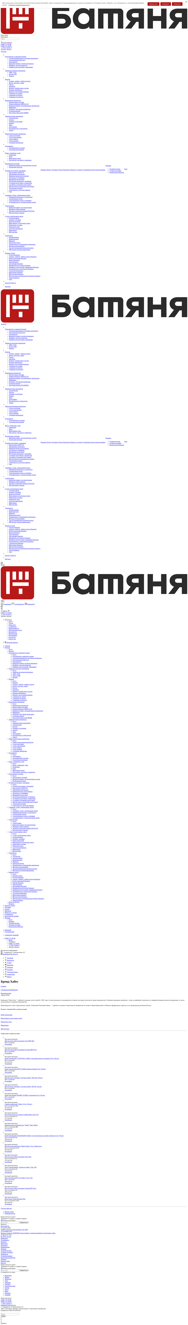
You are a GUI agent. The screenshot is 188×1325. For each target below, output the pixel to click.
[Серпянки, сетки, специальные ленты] (22, 193)
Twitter (9, 963)
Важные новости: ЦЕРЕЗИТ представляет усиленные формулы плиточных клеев (28, 1233)
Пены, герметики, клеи (20, 765)
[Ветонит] (22, 285)
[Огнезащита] (22, 144)
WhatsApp (8, 1279)
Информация (5, 1247)
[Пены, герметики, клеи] (22, 151)
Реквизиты (4, 1254)
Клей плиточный (6, 1015)
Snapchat (7, 1293)
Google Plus (11, 974)
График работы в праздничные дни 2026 (14, 1229)
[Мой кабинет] (2, 563)
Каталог (11, 651)
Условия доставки (7, 1252)
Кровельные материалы (20, 705)
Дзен (6, 1281)
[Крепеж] (22, 78)
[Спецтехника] (22, 204)
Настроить (165, 4)
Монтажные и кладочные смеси (11, 1018)
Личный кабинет (6, 42)
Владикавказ (13, 635)
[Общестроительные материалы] (22, 132)
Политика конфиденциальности (19, 5)
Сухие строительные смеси (22, 835)
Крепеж (15, 683)
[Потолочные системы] (22, 162)
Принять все (153, 4)
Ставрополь (13, 626)
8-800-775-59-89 (6, 44)
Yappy (7, 1289)
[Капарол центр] (22, 251)
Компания (4, 1238)
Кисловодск (13, 632)
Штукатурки (5, 1029)
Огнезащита (17, 756)
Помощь (11, 921)
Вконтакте (10, 960)
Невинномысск (14, 628)
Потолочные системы (20, 777)
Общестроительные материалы (23, 742)
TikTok (7, 1288)
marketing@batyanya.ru (10, 954)
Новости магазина (9, 1220)
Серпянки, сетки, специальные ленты (25, 811)
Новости (4, 1242)
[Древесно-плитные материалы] (22, 69)
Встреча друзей (6, 1236)
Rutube (7, 1277)
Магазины (4, 1243)
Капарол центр (18, 876)
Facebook (10, 958)
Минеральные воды (15, 630)
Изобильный (13, 633)
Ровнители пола (6, 1022)
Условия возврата (6, 1256)
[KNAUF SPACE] (22, 281)
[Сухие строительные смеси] (22, 214)
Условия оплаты (6, 1250)
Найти (3, 1316)
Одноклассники (12, 972)
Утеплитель (16, 856)
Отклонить (177, 4)
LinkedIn (7, 1295)
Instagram (10, 965)
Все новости (5, 1226)
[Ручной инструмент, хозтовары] (22, 169)
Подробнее (8, 1044)
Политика (4, 1245)
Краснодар (12, 639)
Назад (11, 621)
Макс (6, 1291)
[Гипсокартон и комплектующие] (22, 55)
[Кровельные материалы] (22, 99)
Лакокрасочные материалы (22, 723)
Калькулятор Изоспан (8, 1258)
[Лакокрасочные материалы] (22, 114)
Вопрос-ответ (5, 1261)
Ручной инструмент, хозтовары (23, 786)
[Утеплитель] (22, 234)
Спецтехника (17, 823)
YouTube (10, 970)
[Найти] (1, 41)
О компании (5, 1240)
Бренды (3, 1263)
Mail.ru (9, 977)
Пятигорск (12, 625)
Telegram (10, 967)
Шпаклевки (5, 1025)
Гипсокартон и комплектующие (23, 656)
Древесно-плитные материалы (23, 672)
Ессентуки (12, 637)
